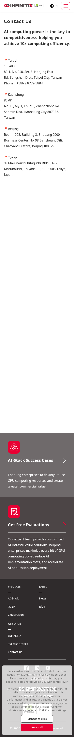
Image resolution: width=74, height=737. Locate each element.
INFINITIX (14, 636)
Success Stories (18, 644)
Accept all (37, 727)
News (42, 598)
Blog (42, 606)
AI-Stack (13, 598)
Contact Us (15, 652)
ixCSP (11, 606)
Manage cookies (37, 719)
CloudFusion (16, 615)
